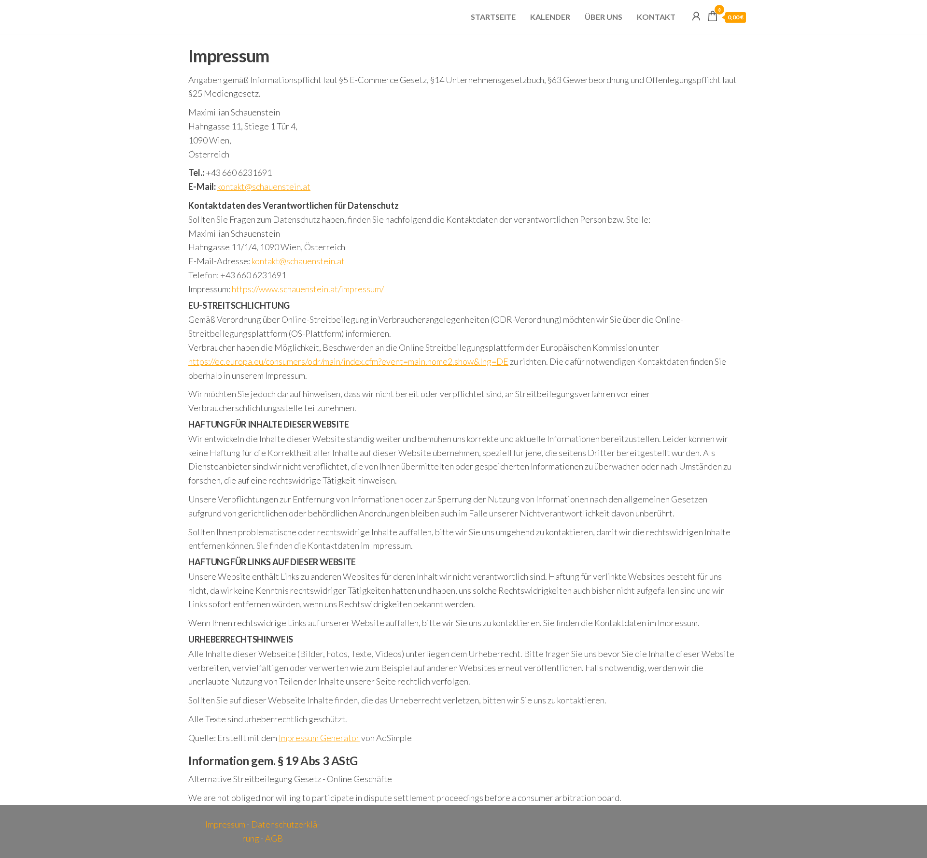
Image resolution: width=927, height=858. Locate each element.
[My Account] (696, 16)
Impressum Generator (319, 737)
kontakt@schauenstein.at (263, 186)
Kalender (550, 16)
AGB (274, 838)
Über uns (603, 16)
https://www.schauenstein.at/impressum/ (308, 289)
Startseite (493, 16)
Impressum (225, 824)
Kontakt (656, 16)
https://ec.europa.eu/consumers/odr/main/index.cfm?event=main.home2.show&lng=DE (348, 361)
